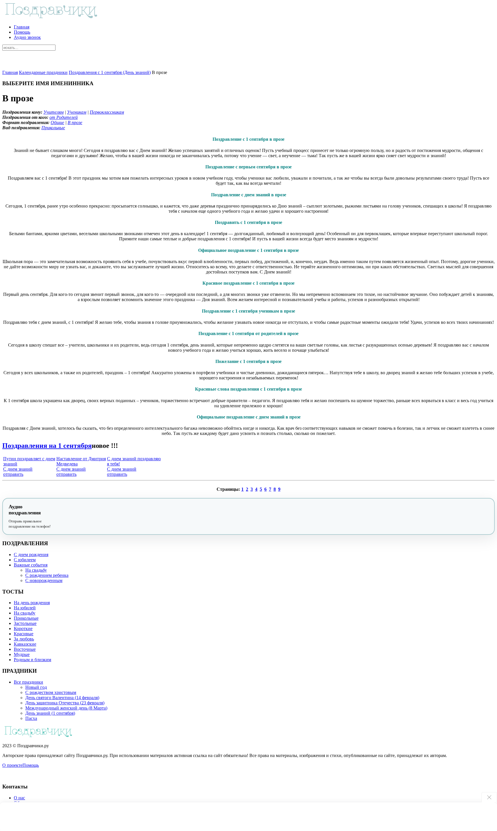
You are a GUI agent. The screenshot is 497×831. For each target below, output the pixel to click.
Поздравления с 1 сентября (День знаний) (110, 72)
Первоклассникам (107, 112)
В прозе (75, 122)
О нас (19, 797)
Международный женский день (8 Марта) (66, 708)
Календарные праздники (43, 72)
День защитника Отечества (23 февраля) (64, 702)
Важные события (30, 564)
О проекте (12, 765)
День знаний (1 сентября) (50, 713)
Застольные (25, 623)
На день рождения (32, 602)
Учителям (53, 112)
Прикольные (53, 127)
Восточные (25, 649)
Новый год (36, 687)
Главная (21, 26)
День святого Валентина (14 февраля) (62, 697)
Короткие (23, 628)
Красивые (23, 633)
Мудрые (22, 654)
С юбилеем (25, 559)
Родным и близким (32, 659)
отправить (13, 474)
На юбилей (25, 607)
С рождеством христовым (50, 692)
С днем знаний (18, 469)
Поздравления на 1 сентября (47, 445)
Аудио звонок (27, 37)
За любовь (24, 638)
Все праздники (28, 682)
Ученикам (76, 112)
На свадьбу (36, 570)
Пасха (31, 718)
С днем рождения (31, 554)
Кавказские (25, 644)
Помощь (22, 32)
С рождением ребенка (46, 575)
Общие (57, 122)
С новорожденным (43, 580)
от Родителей (63, 117)
